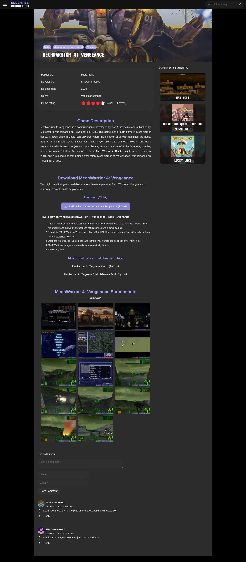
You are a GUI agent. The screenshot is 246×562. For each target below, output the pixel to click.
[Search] (240, 4)
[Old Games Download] (20, 4)
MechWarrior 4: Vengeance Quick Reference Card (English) (95, 274)
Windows (91, 47)
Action (47, 47)
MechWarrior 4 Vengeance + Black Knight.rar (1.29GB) (98, 206)
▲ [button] (40, 509)
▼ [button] (40, 516)
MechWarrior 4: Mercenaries (113, 156)
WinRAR (60, 236)
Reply (47, 516)
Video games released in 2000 (68, 47)
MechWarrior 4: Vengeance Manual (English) (95, 266)
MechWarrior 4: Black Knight (113, 151)
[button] (5, 4)
